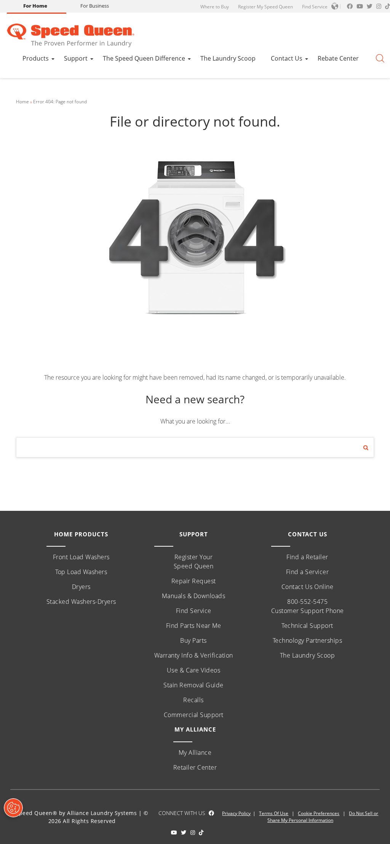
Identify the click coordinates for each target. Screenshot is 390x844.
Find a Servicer (307, 572)
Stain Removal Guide (193, 685)
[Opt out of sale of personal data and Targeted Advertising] (13, 807)
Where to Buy (214, 6)
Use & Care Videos (194, 670)
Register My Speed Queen (265, 6)
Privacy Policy (236, 813)
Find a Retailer (307, 557)
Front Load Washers (81, 557)
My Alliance (195, 752)
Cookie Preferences (318, 813)
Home (22, 101)
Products (35, 58)
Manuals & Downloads (193, 596)
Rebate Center (338, 58)
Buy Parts (193, 640)
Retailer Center (195, 767)
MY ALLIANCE (195, 729)
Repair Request (193, 581)
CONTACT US (307, 534)
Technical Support (307, 625)
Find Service (315, 6)
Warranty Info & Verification (193, 655)
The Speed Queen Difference (144, 58)
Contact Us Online (307, 586)
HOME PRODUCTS (81, 534)
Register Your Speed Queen (194, 561)
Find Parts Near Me (193, 625)
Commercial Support (194, 715)
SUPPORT (193, 534)
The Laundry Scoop (228, 58)
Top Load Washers (81, 572)
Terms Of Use (273, 813)
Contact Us (286, 58)
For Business (94, 5)
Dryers (81, 586)
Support (76, 58)
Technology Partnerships (307, 640)
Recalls (193, 700)
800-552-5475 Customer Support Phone (307, 606)
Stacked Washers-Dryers (81, 601)
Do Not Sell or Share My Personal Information (323, 816)
